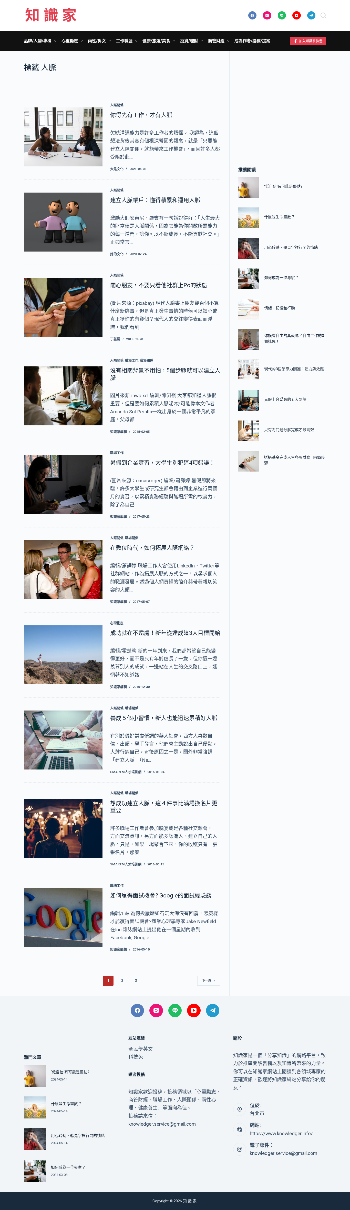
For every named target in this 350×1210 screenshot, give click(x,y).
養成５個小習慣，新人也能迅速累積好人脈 (163, 718)
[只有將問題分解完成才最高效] (248, 431)
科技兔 (135, 1057)
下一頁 (206, 980)
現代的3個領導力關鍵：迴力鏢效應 (294, 369)
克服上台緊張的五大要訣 (285, 399)
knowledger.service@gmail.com (283, 1153)
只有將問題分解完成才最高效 (289, 429)
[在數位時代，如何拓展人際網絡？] (63, 569)
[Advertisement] (282, 101)
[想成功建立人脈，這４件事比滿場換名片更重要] (63, 828)
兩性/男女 (97, 40)
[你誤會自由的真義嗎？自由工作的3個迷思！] (248, 339)
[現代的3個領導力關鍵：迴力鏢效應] (248, 369)
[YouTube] (296, 15)
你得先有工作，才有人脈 (141, 115)
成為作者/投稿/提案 (252, 40)
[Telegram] (311, 15)
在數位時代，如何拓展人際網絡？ (152, 548)
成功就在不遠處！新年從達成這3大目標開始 (165, 633)
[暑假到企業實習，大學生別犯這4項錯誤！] (63, 484)
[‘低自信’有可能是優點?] (248, 187)
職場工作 (131, 360)
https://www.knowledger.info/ (281, 1133)
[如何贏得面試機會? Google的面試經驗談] (63, 917)
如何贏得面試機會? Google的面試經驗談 (161, 895)
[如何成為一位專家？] (248, 278)
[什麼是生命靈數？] (248, 217)
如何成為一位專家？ (281, 277)
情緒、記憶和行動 (279, 308)
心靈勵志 (69, 40)
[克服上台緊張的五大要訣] (248, 400)
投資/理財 (189, 40)
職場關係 (146, 360)
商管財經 (216, 40)
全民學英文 (140, 1049)
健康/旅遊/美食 (156, 40)
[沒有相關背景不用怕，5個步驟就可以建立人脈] (63, 395)
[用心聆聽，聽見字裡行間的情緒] (248, 248)
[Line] (282, 15)
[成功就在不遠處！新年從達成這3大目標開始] (63, 654)
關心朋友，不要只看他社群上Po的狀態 (158, 285)
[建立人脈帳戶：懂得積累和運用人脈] (63, 222)
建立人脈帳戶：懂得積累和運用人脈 (155, 200)
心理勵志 (116, 623)
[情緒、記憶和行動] (248, 309)
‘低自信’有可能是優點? (283, 186)
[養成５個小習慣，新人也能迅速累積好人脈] (63, 740)
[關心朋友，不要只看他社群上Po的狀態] (63, 307)
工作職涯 (124, 40)
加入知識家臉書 (310, 41)
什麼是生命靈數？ (279, 217)
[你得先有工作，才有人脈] (63, 136)
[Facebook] (252, 15)
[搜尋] (323, 15)
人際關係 (116, 105)
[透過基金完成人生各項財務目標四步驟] (248, 461)
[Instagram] (267, 15)
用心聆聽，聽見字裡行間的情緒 (291, 247)
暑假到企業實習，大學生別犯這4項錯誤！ (162, 462)
